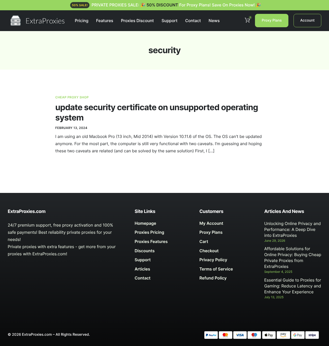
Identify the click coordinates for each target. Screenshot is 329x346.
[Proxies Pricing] (163, 233)
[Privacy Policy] (228, 261)
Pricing (81, 20)
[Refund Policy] (228, 279)
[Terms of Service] (228, 270)
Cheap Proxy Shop (72, 97)
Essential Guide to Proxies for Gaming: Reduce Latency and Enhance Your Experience (292, 285)
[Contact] (163, 279)
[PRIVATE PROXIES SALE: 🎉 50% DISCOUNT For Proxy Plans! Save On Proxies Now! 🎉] (164, 5)
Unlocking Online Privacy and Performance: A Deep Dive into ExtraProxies (292, 229)
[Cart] (228, 243)
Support (170, 20)
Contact (193, 20)
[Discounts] (163, 252)
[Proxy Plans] (228, 233)
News (214, 20)
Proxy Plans (272, 20)
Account (307, 20)
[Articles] (163, 270)
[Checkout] (228, 252)
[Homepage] (163, 224)
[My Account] (228, 224)
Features (104, 20)
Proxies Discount (137, 20)
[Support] (163, 261)
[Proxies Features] (163, 243)
